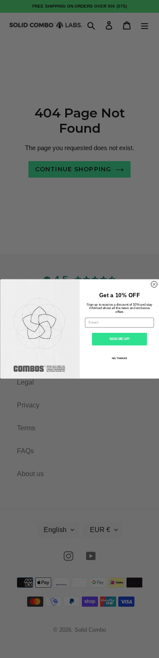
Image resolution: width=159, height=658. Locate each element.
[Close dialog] (154, 284)
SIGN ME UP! (119, 339)
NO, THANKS (119, 358)
